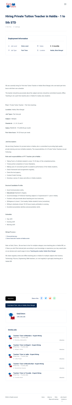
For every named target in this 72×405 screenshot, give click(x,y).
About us (49, 397)
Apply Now (11, 298)
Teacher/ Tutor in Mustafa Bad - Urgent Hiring (28, 364)
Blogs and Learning (53, 399)
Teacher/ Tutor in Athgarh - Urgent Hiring (27, 345)
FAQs (56, 397)
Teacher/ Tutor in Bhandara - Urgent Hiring (27, 336)
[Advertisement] (36, 72)
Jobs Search (63, 397)
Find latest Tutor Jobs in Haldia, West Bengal (21, 305)
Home (43, 397)
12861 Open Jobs (21, 316)
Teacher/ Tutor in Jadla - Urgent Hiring (26, 354)
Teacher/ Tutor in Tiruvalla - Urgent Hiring (27, 373)
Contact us (64, 399)
